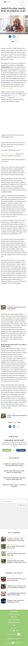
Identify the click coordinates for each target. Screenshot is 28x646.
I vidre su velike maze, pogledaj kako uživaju (17, 416)
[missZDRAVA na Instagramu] (17, 630)
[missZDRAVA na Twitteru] (14, 630)
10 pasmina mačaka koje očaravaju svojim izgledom (16, 307)
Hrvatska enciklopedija (6, 88)
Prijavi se (7, 450)
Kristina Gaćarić (8, 13)
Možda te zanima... (11, 305)
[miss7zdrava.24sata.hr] (6, 2)
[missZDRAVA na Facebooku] (10, 630)
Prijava (22, 450)
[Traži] (19, 2)
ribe (24, 169)
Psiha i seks (10, 310)
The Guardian (18, 97)
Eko (8, 418)
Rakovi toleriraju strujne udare (8, 154)
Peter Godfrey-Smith (16, 95)
